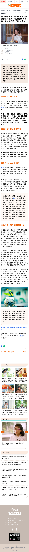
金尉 (21, 336)
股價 (13, 352)
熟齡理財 (14, 10)
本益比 (3, 167)
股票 (2, 108)
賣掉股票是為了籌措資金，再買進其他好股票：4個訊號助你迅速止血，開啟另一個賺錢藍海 (14, 12)
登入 (22, 1)
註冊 (27, 1)
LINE (17, 1)
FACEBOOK (10, 1)
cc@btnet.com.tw (14, 524)
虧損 (9, 352)
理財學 (8, 10)
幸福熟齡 (3, 10)
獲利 (14, 198)
